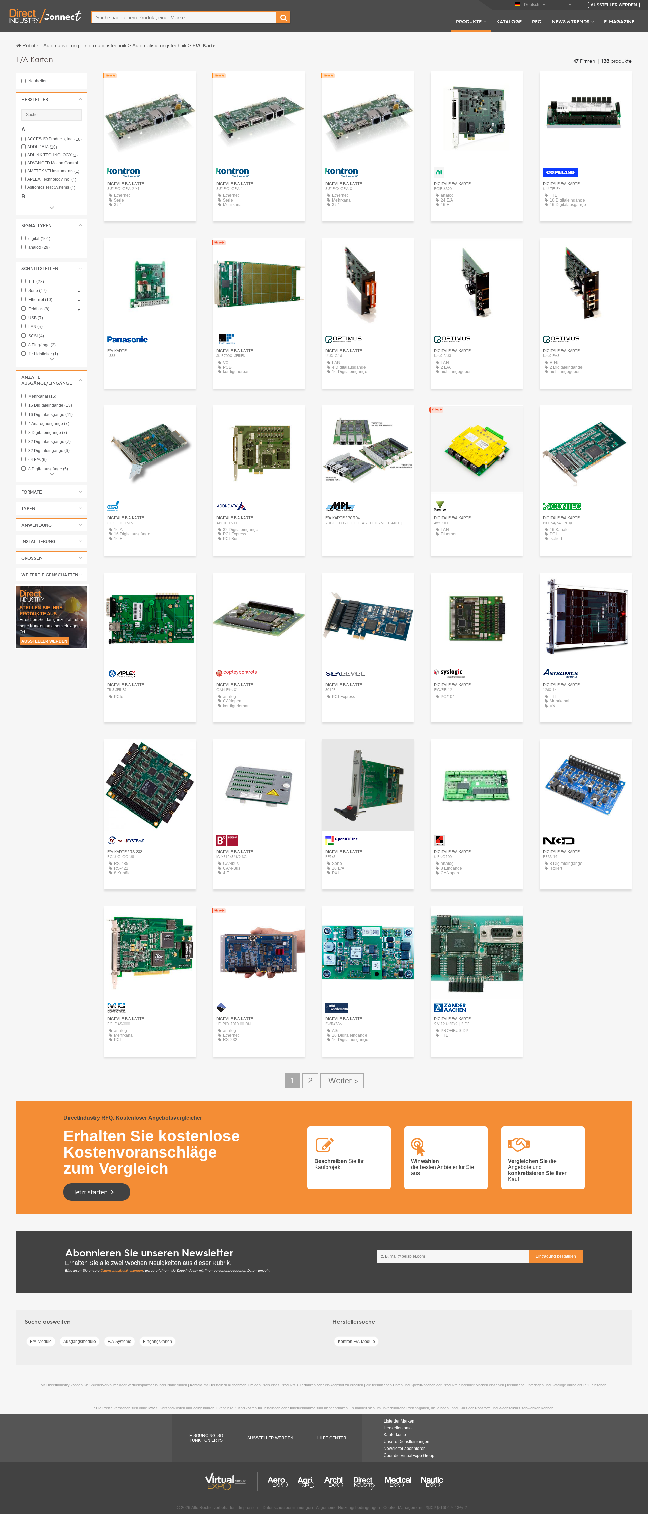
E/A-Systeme (119, 1341)
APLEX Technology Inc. (51, 179)
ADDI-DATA (42, 147)
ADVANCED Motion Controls (54, 163)
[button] (51, 99)
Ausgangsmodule (79, 1341)
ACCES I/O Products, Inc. (54, 139)
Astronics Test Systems (51, 187)
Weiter (342, 1081)
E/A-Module (41, 1341)
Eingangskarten (157, 1341)
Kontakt (477, 82)
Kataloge (509, 21)
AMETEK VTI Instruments (53, 171)
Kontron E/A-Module (356, 1341)
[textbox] (184, 17)
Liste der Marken (399, 1421)
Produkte (469, 21)
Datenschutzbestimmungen (122, 1270)
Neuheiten (37, 81)
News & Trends (570, 21)
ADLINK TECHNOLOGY (52, 155)
